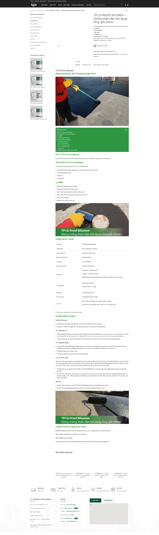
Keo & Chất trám (35, 30)
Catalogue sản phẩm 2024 (37, 71)
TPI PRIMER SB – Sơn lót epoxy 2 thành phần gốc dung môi (121, 475)
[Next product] (128, 10)
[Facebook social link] (126, 5)
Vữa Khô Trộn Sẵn (35, 45)
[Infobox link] (40, 490)
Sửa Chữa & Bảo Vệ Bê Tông (38, 42)
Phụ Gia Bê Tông (35, 33)
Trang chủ (33, 10)
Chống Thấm (41, 10)
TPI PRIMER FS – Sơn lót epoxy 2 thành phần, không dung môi (82, 475)
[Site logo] (33, 5)
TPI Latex (120, 376)
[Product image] (63, 463)
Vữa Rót (32, 48)
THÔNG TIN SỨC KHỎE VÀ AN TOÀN (67, 150)
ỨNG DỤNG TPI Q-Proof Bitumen (66, 134)
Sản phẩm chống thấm (36, 103)
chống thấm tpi (115, 54)
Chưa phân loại (34, 24)
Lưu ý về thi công (64, 146)
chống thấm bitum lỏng (103, 54)
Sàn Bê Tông (111, 51)
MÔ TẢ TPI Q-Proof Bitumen (64, 132)
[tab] (78, 64)
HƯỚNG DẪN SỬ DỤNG (64, 139)
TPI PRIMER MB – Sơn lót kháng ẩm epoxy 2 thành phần (101, 475)
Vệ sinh (62, 148)
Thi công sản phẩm (65, 145)
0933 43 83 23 (68, 508)
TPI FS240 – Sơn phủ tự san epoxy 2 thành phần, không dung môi (64, 475)
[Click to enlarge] (59, 46)
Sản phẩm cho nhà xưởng (37, 87)
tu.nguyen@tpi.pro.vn (72, 521)
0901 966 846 (68, 518)
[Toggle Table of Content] (125, 129)
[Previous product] (125, 10)
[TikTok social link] (128, 5)
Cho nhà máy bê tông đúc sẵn (38, 119)
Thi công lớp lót (64, 143)
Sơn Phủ (32, 39)
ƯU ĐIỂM (60, 136)
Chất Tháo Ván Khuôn (36, 17)
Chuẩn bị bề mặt (64, 141)
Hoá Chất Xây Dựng (35, 27)
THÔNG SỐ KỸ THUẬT (64, 138)
